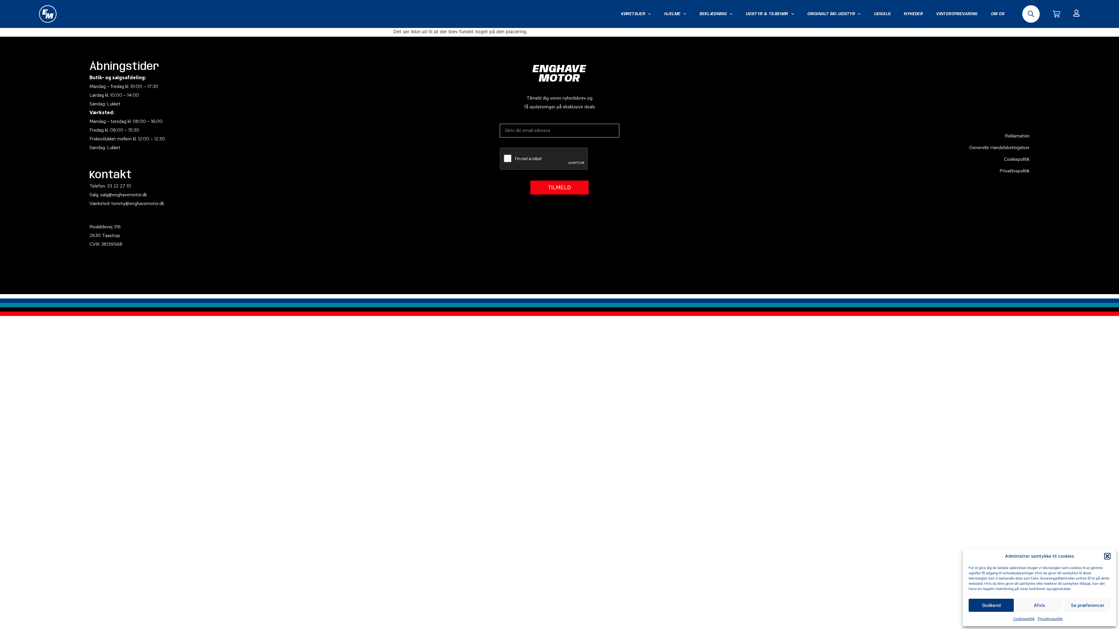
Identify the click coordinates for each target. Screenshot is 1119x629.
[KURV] (1056, 14)
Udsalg (882, 14)
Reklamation (1017, 136)
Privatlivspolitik (1050, 618)
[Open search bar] (1031, 14)
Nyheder (913, 14)
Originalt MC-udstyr (831, 14)
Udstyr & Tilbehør (767, 14)
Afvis (1039, 605)
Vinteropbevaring (956, 14)
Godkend (991, 605)
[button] (1107, 556)
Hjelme (672, 14)
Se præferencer (1087, 605)
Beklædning (713, 14)
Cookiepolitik (1024, 618)
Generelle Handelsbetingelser (999, 147)
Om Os (998, 14)
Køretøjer (633, 14)
